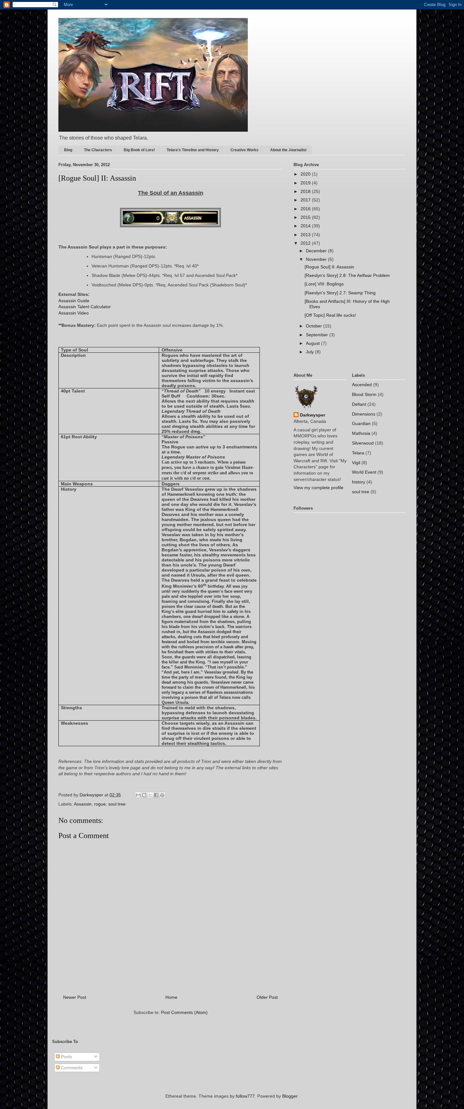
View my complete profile (318, 487)
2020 (306, 174)
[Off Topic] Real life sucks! (330, 315)
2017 (306, 199)
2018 (306, 191)
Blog (68, 150)
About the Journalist (288, 150)
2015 (306, 217)
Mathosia (361, 433)
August (313, 343)
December (317, 250)
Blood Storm (364, 394)
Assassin (83, 803)
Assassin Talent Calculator (84, 306)
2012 (306, 243)
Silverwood (363, 443)
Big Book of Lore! (139, 150)
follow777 (245, 1096)
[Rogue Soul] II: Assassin (329, 266)
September (317, 334)
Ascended (362, 384)
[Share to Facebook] (156, 795)
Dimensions (363, 414)
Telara (358, 452)
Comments (71, 1067)
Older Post (267, 997)
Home (171, 997)
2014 (306, 225)
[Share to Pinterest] (162, 795)
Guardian (361, 423)
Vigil (356, 462)
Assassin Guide (73, 300)
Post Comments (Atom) (184, 1012)
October (314, 325)
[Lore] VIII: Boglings (324, 283)
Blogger (289, 1096)
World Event (364, 472)
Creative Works (244, 150)
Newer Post (74, 997)
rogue (100, 803)
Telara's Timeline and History (193, 150)
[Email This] (138, 795)
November (317, 259)
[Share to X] (150, 795)
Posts (66, 1056)
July (310, 351)
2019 (306, 182)
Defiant (359, 404)
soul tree (117, 803)
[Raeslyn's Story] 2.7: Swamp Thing (340, 292)
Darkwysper (312, 414)
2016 (306, 208)
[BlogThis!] (144, 795)
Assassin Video (73, 312)
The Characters (98, 150)
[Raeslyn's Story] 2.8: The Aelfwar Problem (347, 275)
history (358, 481)
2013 (306, 234)
